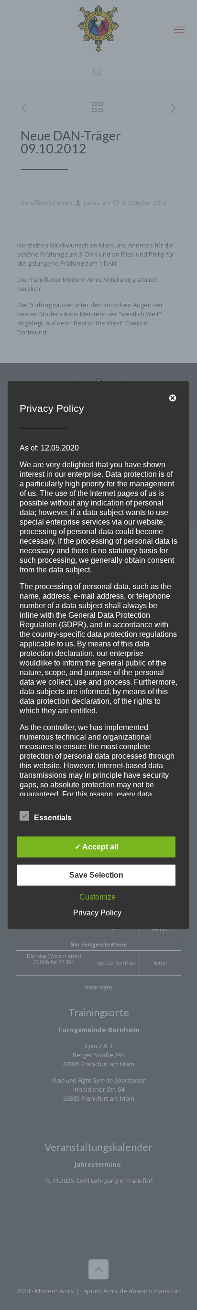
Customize (97, 896)
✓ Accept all (96, 846)
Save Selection (96, 874)
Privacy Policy (97, 912)
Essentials (53, 817)
